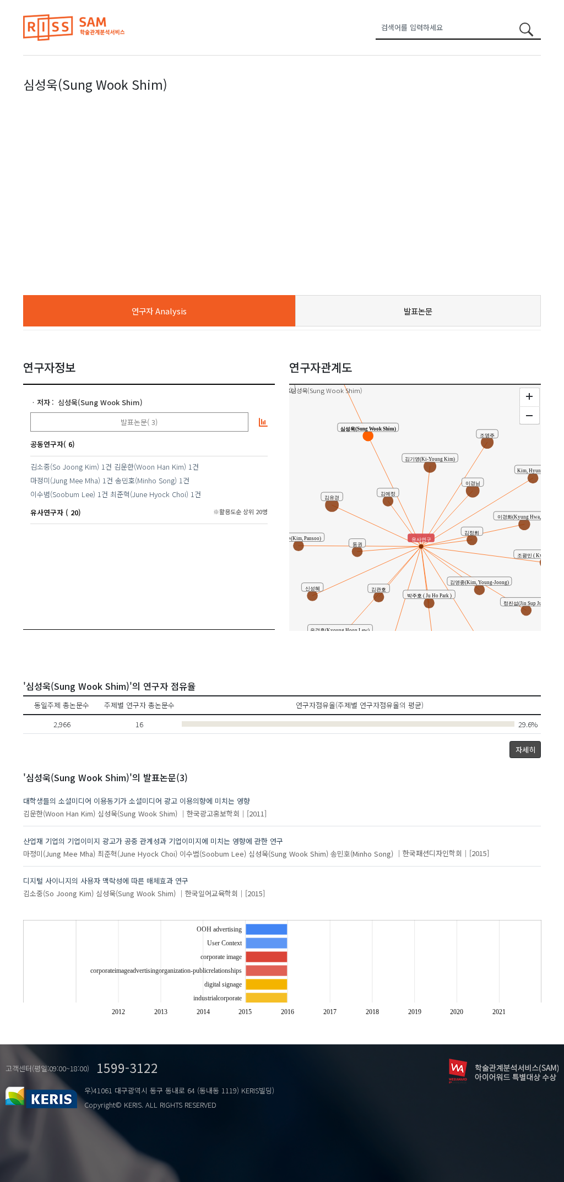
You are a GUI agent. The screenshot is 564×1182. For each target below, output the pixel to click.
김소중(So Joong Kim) (64, 466)
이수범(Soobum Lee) (62, 494)
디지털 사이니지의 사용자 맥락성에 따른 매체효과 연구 (105, 880)
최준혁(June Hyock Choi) (149, 494)
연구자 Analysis (159, 311)
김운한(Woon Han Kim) (150, 466)
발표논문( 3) (139, 422)
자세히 (525, 749)
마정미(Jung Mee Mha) (65, 480)
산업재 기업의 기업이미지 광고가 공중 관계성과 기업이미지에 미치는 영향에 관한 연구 (153, 841)
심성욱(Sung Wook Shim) (100, 402)
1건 (106, 466)
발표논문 (418, 311)
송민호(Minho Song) (146, 480)
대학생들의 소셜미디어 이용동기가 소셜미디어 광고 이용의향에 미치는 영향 (136, 801)
